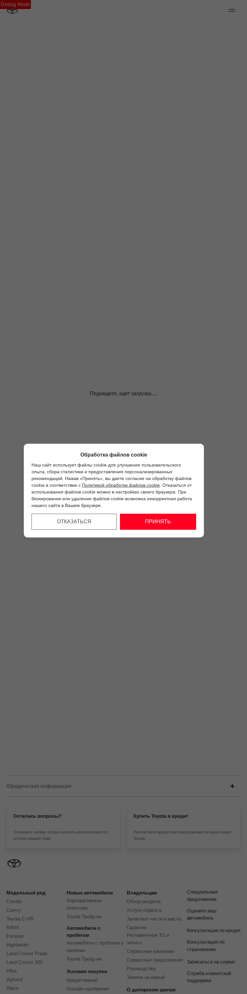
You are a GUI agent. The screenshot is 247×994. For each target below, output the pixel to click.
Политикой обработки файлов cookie (121, 485)
